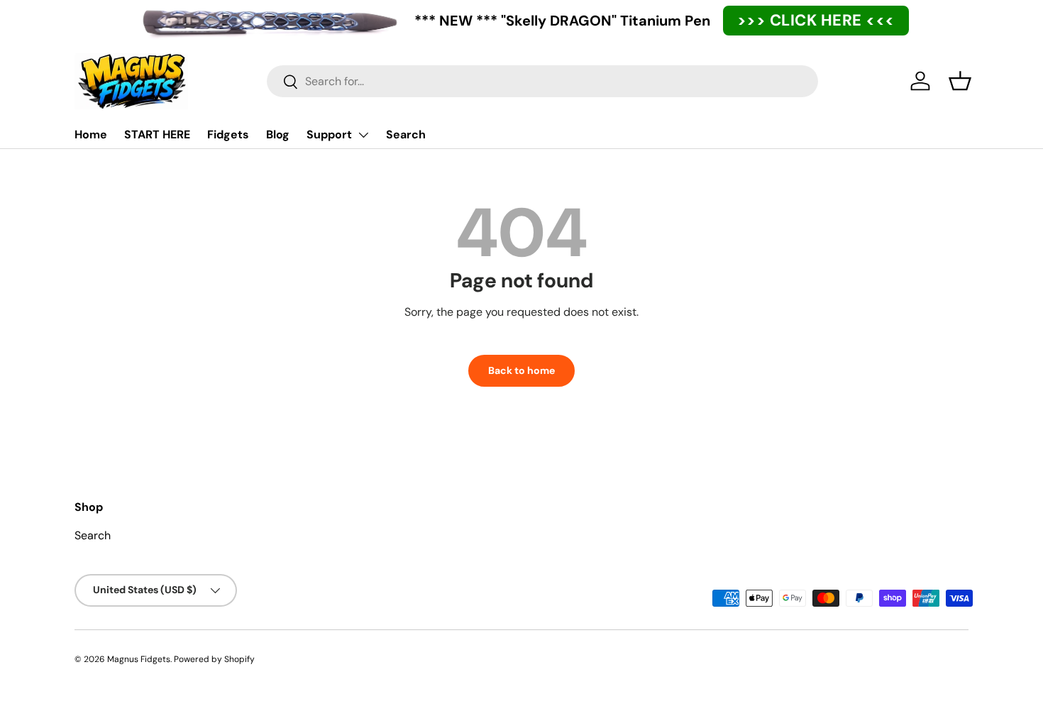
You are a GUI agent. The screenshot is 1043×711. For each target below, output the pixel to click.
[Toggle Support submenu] (363, 134)
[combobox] (542, 81)
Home (90, 134)
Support (329, 134)
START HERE (157, 134)
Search (406, 134)
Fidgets (228, 134)
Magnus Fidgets (138, 659)
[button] (960, 81)
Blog (277, 134)
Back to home (521, 370)
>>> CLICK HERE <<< (816, 20)
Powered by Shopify (214, 659)
